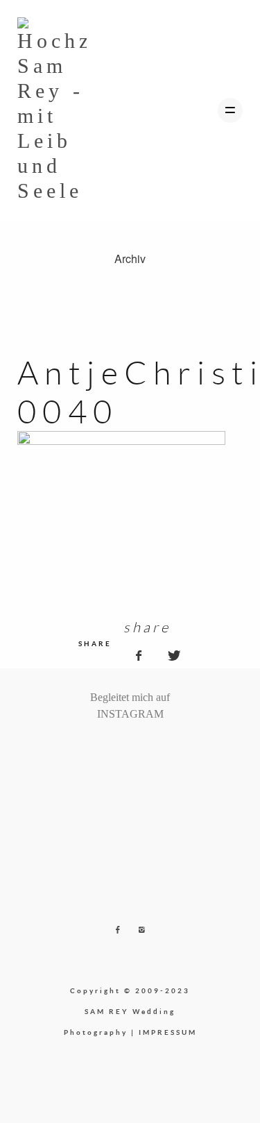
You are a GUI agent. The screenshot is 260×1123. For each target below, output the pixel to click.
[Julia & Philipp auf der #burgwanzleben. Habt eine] (146, 749)
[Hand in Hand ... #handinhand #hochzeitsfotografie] (125, 749)
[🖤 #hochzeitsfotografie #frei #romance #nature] (92, 749)
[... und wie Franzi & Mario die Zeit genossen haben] (157, 749)
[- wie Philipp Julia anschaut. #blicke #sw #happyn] (136, 749)
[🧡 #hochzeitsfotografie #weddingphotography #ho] (168, 749)
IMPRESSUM (168, 1032)
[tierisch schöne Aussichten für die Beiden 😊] (103, 749)
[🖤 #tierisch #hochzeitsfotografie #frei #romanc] (114, 749)
